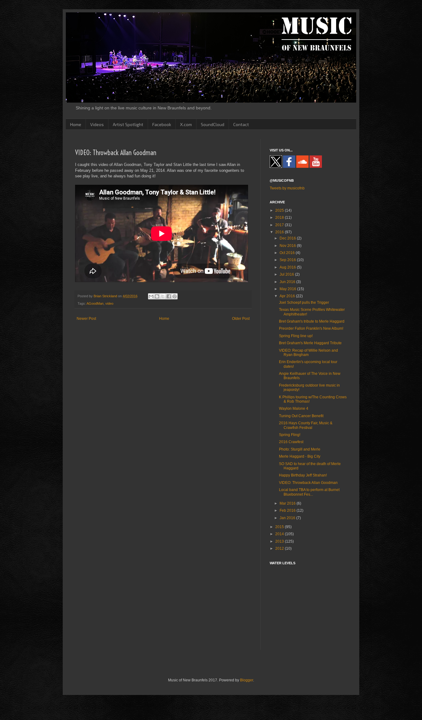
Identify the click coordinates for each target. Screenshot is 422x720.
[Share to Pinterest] (174, 296)
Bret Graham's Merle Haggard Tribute (310, 343)
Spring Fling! (289, 435)
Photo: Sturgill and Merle (299, 449)
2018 (280, 217)
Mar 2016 (288, 503)
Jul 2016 (287, 274)
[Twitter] (276, 166)
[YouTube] (316, 166)
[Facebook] (289, 166)
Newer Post (86, 318)
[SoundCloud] (302, 166)
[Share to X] (163, 296)
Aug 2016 (288, 267)
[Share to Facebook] (169, 296)
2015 (280, 527)
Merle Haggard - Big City (299, 456)
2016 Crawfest (291, 442)
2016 (280, 232)
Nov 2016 (288, 246)
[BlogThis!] (157, 296)
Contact (241, 124)
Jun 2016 (288, 282)
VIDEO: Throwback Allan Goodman (308, 483)
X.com (186, 124)
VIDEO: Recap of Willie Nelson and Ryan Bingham (308, 352)
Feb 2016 (288, 510)
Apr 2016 (288, 296)
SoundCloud (212, 124)
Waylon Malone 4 (293, 408)
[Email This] (151, 296)
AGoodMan (95, 303)
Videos (97, 124)
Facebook (161, 124)
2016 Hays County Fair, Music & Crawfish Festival (305, 425)
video (109, 303)
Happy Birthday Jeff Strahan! (303, 475)
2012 (280, 548)
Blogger (246, 680)
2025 (280, 210)
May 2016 (288, 289)
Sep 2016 (288, 260)
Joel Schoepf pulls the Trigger (304, 302)
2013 (280, 541)
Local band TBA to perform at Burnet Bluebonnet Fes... (309, 492)
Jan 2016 (288, 518)
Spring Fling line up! (296, 336)
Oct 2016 (288, 253)
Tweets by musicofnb (287, 188)
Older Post (241, 318)
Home (75, 124)
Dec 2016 (288, 238)
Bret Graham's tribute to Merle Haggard (311, 321)
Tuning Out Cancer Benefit (301, 416)
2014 (280, 534)
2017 (280, 225)
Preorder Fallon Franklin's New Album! (311, 328)
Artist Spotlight (128, 124)
